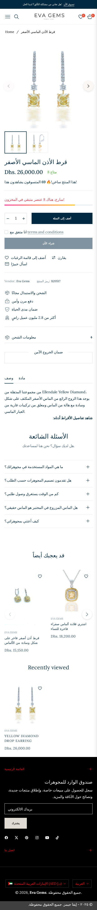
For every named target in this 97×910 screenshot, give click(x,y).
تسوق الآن (69, 4)
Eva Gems (11, 632)
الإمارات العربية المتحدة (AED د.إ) (38, 883)
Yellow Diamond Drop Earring (22, 738)
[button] (87, 614)
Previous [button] (9, 86)
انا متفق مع (36, 232)
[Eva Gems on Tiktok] (58, 837)
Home (9, 32)
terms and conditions (45, 232)
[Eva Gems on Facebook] (7, 837)
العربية (80, 883)
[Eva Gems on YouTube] (48, 837)
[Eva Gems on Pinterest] (28, 837)
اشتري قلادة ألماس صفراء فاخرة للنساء (68, 626)
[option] (48, 84)
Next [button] (88, 86)
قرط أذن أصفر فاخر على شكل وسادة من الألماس (22, 640)
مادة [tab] (22, 378)
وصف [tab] (9, 378)
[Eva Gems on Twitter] (18, 837)
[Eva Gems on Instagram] (38, 837)
